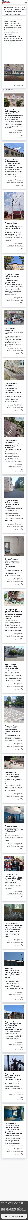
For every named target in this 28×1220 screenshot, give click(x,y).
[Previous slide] (6, 72)
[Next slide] (21, 72)
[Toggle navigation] (26, 1)
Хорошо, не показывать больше (14, 1216)
